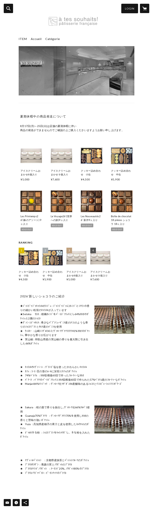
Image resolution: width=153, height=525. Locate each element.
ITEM (23, 39)
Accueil (36, 39)
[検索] (8, 8)
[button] (129, 8)
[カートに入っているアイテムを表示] (144, 8)
